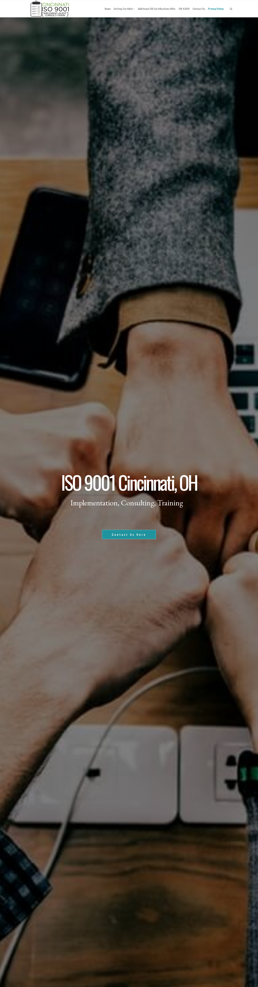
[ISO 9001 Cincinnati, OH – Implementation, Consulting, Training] (50, 8)
